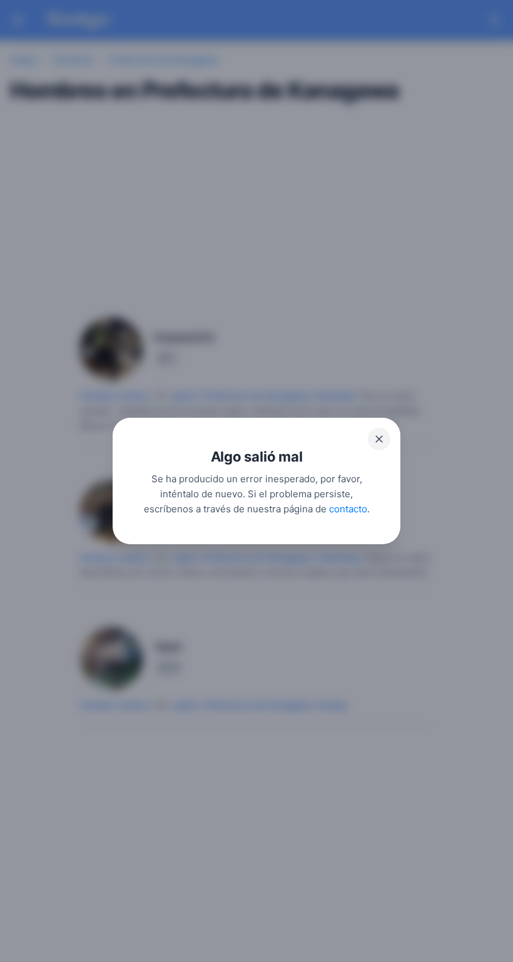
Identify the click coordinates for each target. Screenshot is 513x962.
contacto (348, 509)
